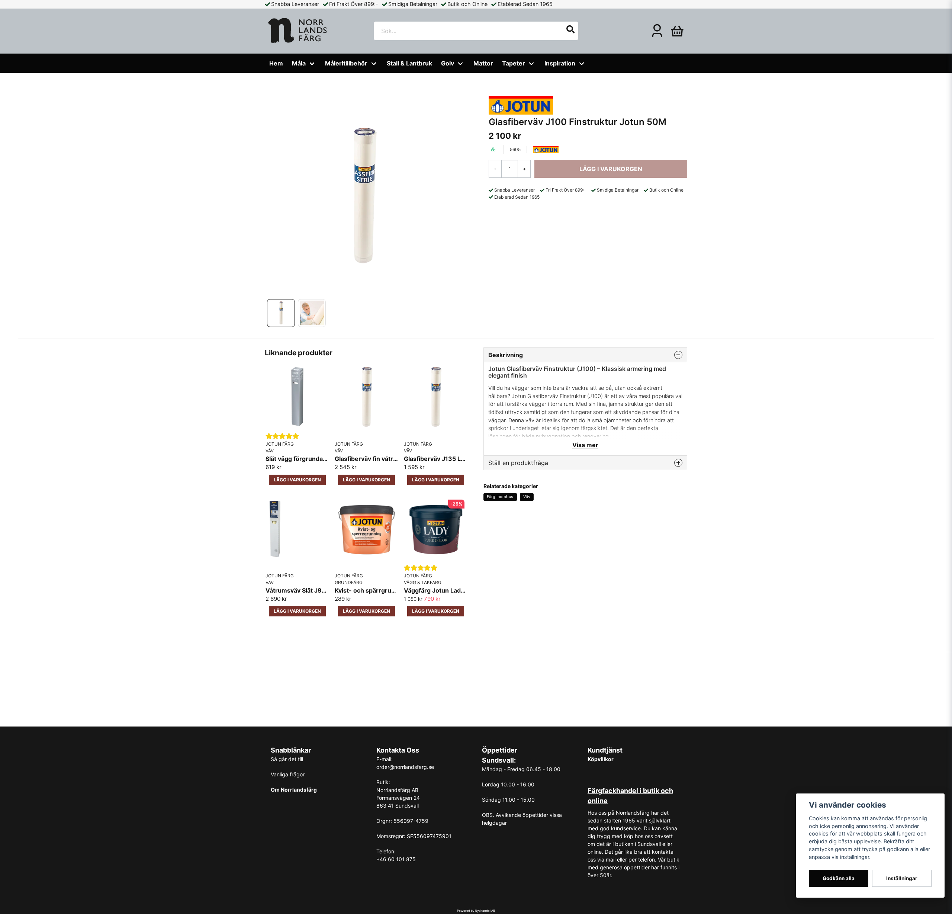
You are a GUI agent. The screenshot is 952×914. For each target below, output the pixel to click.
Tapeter (513, 63)
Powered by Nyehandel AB (476, 911)
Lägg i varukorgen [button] (297, 479)
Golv (447, 63)
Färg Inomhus (500, 496)
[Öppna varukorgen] (677, 30)
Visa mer (585, 445)
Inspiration (559, 63)
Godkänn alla (839, 878)
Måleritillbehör (346, 63)
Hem (276, 63)
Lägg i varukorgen (366, 479)
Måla (299, 63)
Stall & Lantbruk (409, 63)
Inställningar (901, 878)
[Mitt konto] (657, 30)
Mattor (483, 63)
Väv (526, 496)
